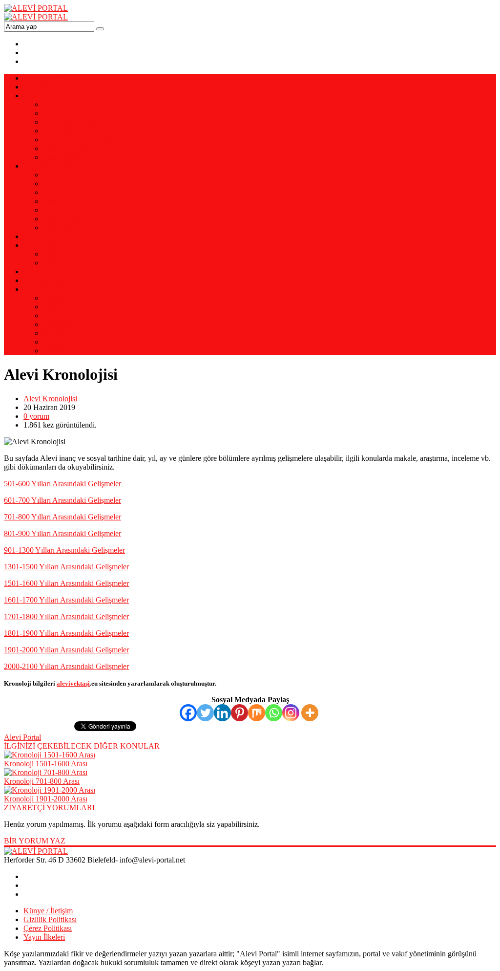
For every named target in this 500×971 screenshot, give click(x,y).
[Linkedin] (222, 712)
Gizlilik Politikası (50, 919)
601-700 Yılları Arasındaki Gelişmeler (62, 500)
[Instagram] (290, 712)
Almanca (57, 298)
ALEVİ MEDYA (50, 271)
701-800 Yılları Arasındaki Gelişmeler (62, 517)
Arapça (54, 306)
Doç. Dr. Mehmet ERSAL (84, 139)
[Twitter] (205, 712)
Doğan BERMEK (71, 148)
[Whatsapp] (273, 712)
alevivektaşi (73, 683)
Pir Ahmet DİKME (72, 122)
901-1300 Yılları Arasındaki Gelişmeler (64, 550)
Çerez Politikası (47, 928)
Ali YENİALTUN (71, 113)
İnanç (51, 210)
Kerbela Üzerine (68, 183)
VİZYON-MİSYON (55, 87)
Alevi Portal (22, 737)
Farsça (53, 315)
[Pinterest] (239, 712)
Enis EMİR (60, 131)
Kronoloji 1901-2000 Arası (45, 799)
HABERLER (44, 280)
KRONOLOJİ (45, 236)
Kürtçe (53, 342)
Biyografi (57, 227)
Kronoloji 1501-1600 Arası (45, 763)
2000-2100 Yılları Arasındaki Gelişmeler (66, 666)
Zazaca (54, 350)
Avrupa (54, 263)
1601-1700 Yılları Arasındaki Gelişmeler (66, 600)
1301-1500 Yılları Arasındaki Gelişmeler (66, 566)
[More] (309, 712)
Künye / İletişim (48, 910)
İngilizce (56, 333)
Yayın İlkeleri (44, 937)
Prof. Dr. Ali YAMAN (77, 104)
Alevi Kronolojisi (50, 398)
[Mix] (256, 712)
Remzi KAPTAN (70, 157)
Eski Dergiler (63, 219)
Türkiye (55, 254)
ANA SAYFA (45, 78)
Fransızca (57, 324)
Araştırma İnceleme (73, 192)
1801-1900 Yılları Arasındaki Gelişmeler (66, 633)
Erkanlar (56, 201)
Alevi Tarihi (61, 175)
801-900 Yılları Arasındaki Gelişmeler (62, 533)
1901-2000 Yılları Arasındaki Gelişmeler (66, 650)
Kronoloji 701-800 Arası (42, 781)
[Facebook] (188, 712)
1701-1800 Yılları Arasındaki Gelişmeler (66, 616)
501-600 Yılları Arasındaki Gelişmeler (63, 483)
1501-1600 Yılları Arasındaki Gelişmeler (66, 583)
